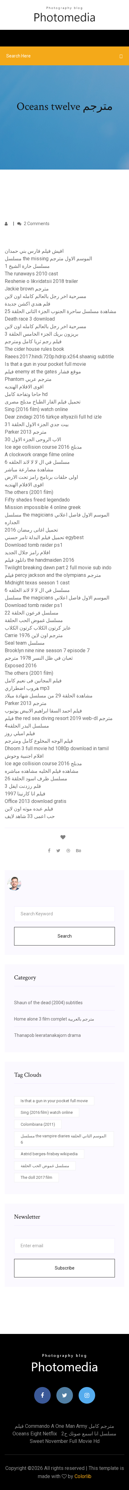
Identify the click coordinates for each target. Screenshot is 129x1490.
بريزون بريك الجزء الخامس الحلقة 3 (41, 334)
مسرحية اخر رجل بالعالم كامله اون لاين (45, 296)
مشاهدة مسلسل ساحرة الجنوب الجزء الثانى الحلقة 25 (60, 311)
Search (65, 936)
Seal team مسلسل (25, 643)
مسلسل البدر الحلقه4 (27, 726)
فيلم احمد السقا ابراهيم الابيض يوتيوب (43, 711)
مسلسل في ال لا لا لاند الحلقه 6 (37, 462)
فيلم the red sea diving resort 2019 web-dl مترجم (59, 718)
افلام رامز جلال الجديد (27, 552)
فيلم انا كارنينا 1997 (25, 794)
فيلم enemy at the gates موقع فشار (43, 372)
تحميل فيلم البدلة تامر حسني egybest (44, 537)
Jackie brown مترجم (27, 289)
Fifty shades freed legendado (37, 500)
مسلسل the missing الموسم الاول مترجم (48, 259)
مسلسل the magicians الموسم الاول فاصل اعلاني (57, 515)
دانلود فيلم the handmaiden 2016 (39, 560)
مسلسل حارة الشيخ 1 (27, 266)
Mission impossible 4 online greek (43, 507)
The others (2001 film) (29, 492)
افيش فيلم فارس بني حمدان (34, 251)
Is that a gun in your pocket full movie (45, 364)
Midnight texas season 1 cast (37, 583)
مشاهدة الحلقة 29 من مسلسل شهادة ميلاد (49, 696)
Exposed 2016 (21, 666)
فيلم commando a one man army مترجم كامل (64, 1426)
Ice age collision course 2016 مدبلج (43, 447)
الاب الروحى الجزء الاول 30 (33, 439)
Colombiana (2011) (38, 1124)
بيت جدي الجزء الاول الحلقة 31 (37, 424)
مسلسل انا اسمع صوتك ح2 (88, 1434)
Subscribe (65, 1268)
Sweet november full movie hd (65, 1441)
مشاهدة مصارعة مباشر (29, 470)
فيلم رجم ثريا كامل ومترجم (33, 341)
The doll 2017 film (36, 1177)
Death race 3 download (30, 319)
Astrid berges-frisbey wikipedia (49, 1153)
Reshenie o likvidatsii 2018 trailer (41, 281)
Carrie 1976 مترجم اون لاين (34, 635)
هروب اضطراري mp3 (27, 688)
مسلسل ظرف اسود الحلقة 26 (36, 779)
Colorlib (83, 1476)
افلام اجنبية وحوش (24, 756)
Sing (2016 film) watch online (36, 409)
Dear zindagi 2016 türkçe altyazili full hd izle (53, 417)
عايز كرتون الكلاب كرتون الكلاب (38, 628)
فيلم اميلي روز (20, 733)
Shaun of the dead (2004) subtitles (48, 1002)
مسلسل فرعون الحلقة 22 (32, 613)
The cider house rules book (34, 349)
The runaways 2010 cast (31, 274)
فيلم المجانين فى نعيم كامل (33, 681)
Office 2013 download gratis (35, 801)
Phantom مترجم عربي (28, 379)
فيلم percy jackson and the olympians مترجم (53, 575)
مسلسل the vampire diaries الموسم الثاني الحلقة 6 (63, 1139)
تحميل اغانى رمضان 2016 (31, 530)
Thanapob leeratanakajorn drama (47, 1035)
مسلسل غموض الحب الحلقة (34, 620)
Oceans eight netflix (35, 1434)
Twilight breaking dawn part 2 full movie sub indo (58, 568)
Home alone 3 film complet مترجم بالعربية (54, 1018)
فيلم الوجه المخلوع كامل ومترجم (39, 741)
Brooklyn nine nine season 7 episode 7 (47, 650)
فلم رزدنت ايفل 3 (23, 786)
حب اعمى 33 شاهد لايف (30, 816)
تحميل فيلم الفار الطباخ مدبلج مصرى (42, 402)
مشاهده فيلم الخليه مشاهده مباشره (42, 771)
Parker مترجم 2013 (26, 432)
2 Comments (36, 223)
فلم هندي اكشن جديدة (27, 304)
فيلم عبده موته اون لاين (29, 809)
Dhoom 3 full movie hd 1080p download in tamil (57, 748)
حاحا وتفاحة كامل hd (26, 394)
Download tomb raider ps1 (34, 545)
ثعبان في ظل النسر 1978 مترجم (39, 658)
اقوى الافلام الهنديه (24, 387)
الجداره (12, 522)
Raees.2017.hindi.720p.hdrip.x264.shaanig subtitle (59, 357)
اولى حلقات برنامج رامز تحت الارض (41, 477)
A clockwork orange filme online (39, 455)
